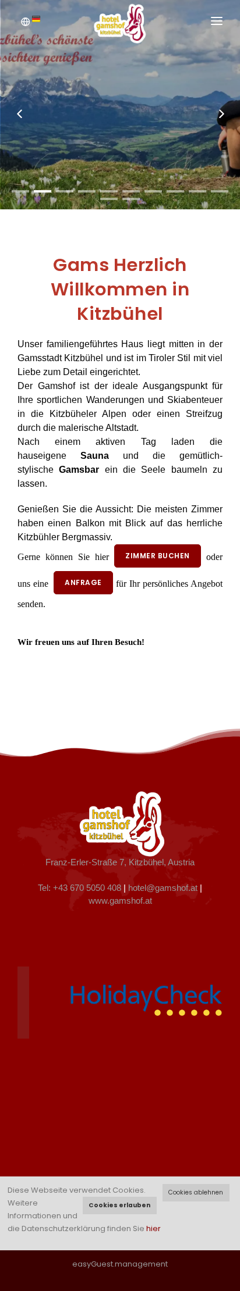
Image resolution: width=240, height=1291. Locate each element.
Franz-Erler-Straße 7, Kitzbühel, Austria (120, 862)
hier (153, 1228)
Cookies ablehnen (195, 1192)
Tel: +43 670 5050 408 (79, 888)
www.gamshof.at (120, 900)
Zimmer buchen (157, 556)
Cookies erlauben (119, 1205)
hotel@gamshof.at (162, 888)
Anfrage (83, 582)
